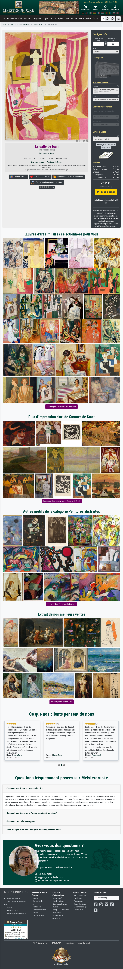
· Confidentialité (37, 907)
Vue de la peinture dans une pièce (48, 182)
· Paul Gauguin (78, 901)
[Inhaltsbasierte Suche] (112, 18)
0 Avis (51, 187)
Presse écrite (71, 18)
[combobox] (106, 51)
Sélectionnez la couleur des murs (69, 177)
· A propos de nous (38, 916)
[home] (4, 18)
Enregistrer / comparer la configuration (107, 146)
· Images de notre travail (60, 910)
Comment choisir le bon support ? (21, 821)
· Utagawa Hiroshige (80, 907)
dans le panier (107, 191)
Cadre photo (59, 18)
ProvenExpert (18, 755)
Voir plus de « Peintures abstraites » (61, 604)
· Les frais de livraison (59, 904)
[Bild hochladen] (118, 18)
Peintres (27, 18)
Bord (94, 49)
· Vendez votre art (58, 901)
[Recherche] (107, 18)
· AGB (33, 904)
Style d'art (47, 18)
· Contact (35, 898)
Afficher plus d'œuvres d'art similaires (61, 406)
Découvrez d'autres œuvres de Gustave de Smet (61, 501)
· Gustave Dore (78, 910)
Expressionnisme (24, 24)
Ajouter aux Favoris (41, 177)
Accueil (5, 24)
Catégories (37, 18)
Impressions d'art (14, 18)
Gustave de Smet (38, 24)
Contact (96, 18)
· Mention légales (37, 901)
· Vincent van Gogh (79, 895)
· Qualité (55, 907)
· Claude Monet (78, 898)
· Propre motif (57, 898)
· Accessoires (56, 913)
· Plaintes (35, 913)
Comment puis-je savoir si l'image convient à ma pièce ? (31, 813)
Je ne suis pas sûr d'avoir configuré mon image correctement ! (34, 829)
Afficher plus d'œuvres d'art (61, 702)
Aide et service (85, 18)
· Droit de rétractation (39, 910)
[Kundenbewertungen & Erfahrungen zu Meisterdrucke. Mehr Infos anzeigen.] (16, 929)
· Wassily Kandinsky (79, 904)
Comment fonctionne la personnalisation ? (25, 788)
